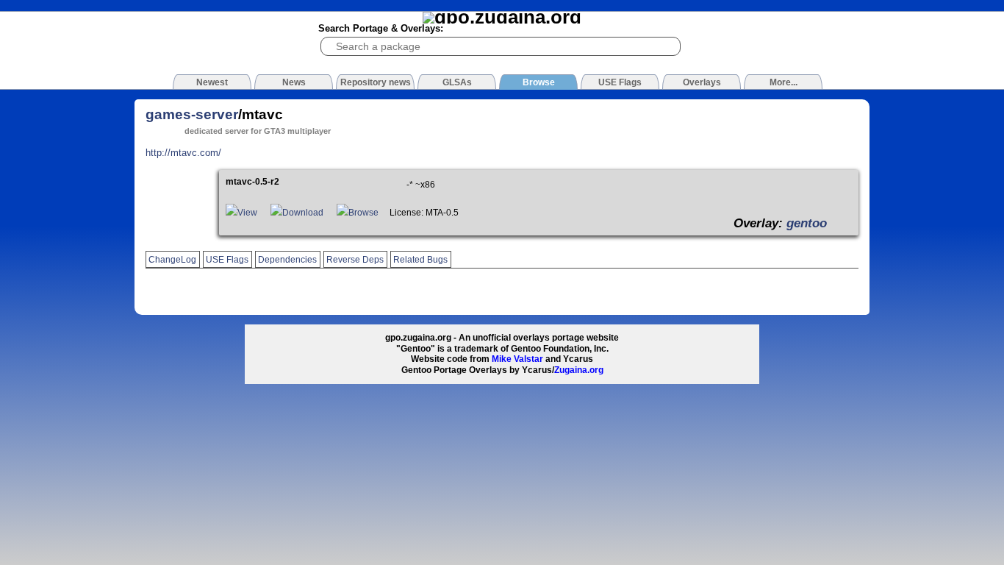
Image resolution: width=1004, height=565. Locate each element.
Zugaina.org (578, 370)
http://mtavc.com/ (183, 152)
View (247, 212)
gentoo (806, 223)
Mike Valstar (517, 359)
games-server (192, 114)
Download (302, 212)
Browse (363, 212)
